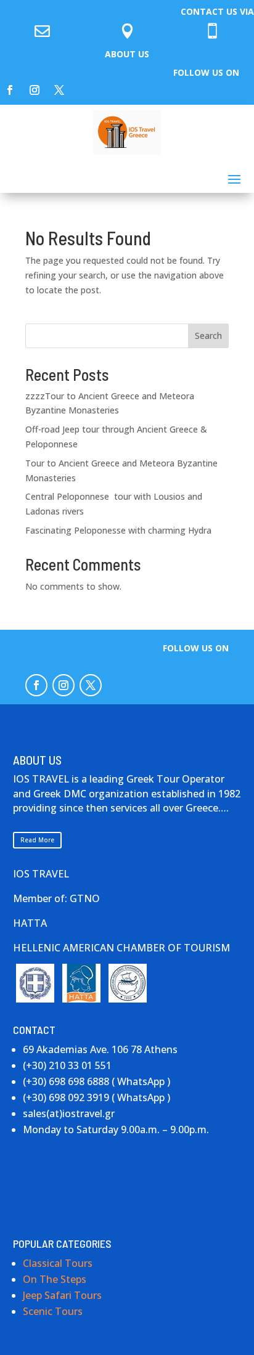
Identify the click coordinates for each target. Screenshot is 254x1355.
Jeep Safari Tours (62, 1295)
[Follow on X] (59, 90)
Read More (37, 840)
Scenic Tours (53, 1311)
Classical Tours (57, 1263)
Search (208, 335)
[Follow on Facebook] (10, 90)
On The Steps (54, 1279)
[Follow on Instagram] (34, 90)
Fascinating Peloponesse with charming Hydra (118, 530)
